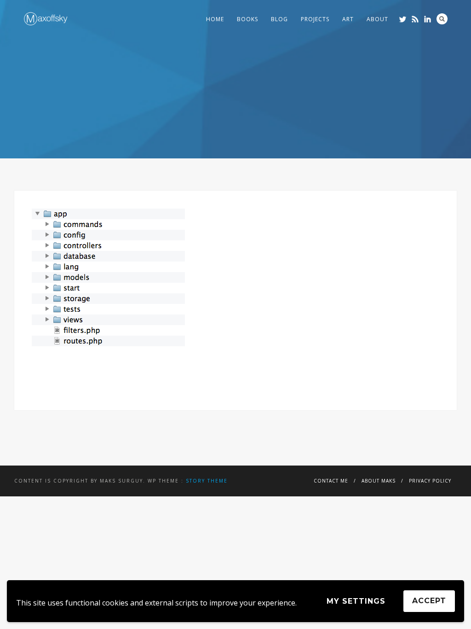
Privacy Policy (430, 481)
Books (247, 19)
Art (348, 19)
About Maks (379, 481)
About (377, 19)
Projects (315, 19)
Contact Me (331, 481)
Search (442, 18)
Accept (429, 600)
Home (215, 19)
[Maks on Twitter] (402, 19)
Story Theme (207, 481)
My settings (356, 601)
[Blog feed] (415, 19)
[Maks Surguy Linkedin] (427, 19)
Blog (279, 19)
